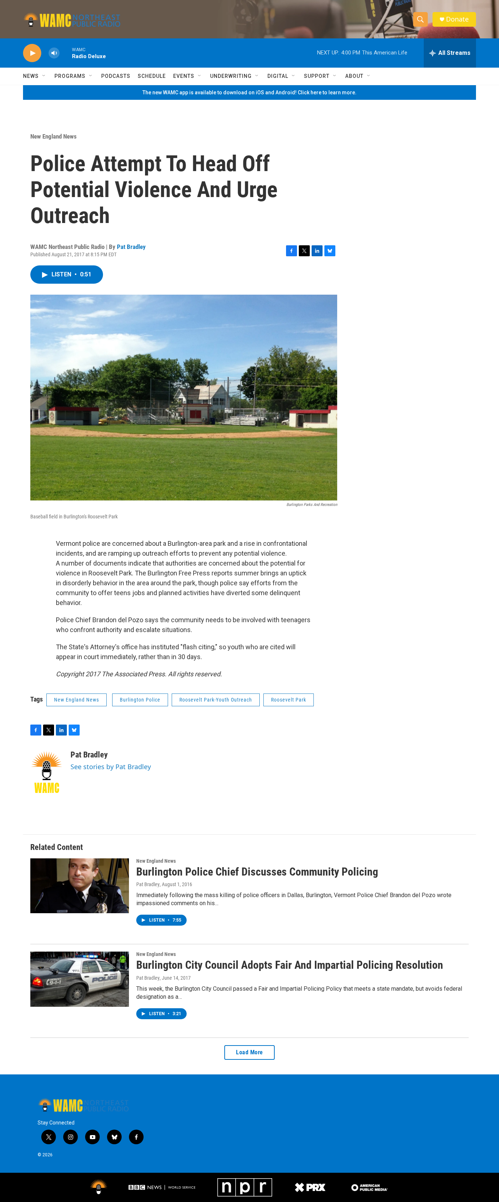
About (354, 76)
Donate (457, 19)
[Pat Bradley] (46, 772)
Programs (69, 76)
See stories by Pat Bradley (111, 766)
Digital (277, 76)
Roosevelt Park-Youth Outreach (215, 700)
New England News (53, 136)
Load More (249, 1052)
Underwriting (231, 76)
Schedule (152, 76)
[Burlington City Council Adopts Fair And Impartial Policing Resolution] (79, 979)
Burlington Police (140, 700)
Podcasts (115, 76)
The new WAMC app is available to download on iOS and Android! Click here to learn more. (249, 92)
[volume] (54, 53)
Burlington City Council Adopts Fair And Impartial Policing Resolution (289, 965)
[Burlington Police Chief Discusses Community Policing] (79, 885)
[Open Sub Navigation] (44, 76)
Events (183, 76)
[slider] (66, 53)
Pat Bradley (131, 246)
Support (317, 76)
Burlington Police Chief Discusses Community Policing (257, 871)
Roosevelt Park (288, 700)
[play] (32, 53)
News (31, 76)
